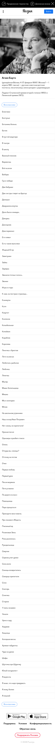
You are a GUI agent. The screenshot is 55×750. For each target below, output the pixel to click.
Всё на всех (7, 168)
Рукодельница (8, 545)
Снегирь (5, 589)
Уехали (5, 614)
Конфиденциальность (41, 723)
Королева (6, 344)
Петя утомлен (8, 488)
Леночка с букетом (10, 350)
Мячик (4, 407)
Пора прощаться (9, 507)
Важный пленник (9, 156)
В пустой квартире (10, 137)
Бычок (4, 130)
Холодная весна (9, 639)
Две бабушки (7, 187)
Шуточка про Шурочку (11, 664)
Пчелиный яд (7, 526)
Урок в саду (7, 620)
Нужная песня (8, 432)
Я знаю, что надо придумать (13, 683)
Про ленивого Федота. (11, 520)
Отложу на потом (9, 457)
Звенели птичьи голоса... (12, 275)
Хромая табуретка (10, 645)
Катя (4, 306)
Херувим (5, 627)
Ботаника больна (9, 124)
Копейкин (6, 331)
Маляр (5, 382)
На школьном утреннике (12, 413)
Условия (22, 723)
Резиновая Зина (9, 532)
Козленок (6, 319)
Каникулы (6, 300)
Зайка (4, 262)
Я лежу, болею (8, 689)
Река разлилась (8, 539)
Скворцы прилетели (10, 576)
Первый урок (7, 476)
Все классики (9, 105)
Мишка (5, 394)
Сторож (5, 601)
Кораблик (6, 338)
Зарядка (5, 269)
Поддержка (9, 723)
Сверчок (5, 551)
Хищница (6, 633)
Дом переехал (8, 231)
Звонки (5, 281)
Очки (4, 463)
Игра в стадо (7, 287)
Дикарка (5, 218)
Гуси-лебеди (7, 181)
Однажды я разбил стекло (13, 438)
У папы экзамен (8, 608)
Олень (5, 444)
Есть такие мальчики (11, 243)
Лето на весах (8, 357)
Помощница (7, 501)
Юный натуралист (10, 671)
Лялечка (5, 375)
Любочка (6, 369)
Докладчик (6, 225)
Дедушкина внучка (10, 206)
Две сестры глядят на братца (14, 193)
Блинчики (6, 112)
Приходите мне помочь (11, 514)
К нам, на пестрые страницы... (14, 294)
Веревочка (6, 162)
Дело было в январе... (11, 212)
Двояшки (6, 200)
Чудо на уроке (8, 652)
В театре (5, 143)
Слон (4, 583)
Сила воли (6, 564)
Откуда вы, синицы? (10, 451)
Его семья (6, 237)
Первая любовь (8, 470)
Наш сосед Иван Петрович (13, 419)
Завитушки (6, 256)
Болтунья (6, 118)
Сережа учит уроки (10, 557)
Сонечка (5, 595)
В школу (5, 149)
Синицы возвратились (11, 570)
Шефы (5, 658)
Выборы (5, 174)
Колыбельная (7, 325)
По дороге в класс (9, 495)
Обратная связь (28, 729)
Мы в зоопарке (8, 400)
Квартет (5, 313)
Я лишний (6, 696)
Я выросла (6, 677)
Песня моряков (8, 482)
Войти (48, 11)
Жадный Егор (8, 250)
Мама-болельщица (10, 388)
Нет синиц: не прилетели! (12, 426)
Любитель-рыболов (10, 363)
